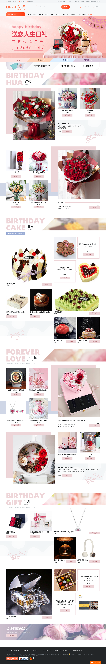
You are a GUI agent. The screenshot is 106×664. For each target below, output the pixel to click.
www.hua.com (12, 655)
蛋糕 (46, 14)
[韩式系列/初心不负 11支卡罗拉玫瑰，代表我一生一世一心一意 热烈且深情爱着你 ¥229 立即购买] (30, 111)
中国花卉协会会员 (10, 654)
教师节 (90, 14)
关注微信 (22, 1)
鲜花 (34, 14)
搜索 (65, 7)
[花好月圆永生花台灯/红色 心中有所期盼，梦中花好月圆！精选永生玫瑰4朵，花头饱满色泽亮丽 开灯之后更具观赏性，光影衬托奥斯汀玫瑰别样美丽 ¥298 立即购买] (30, 455)
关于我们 (16, 650)
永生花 (41, 10)
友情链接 (55, 650)
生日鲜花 (47, 10)
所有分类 (13, 14)
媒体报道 (26, 650)
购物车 (82, 1)
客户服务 (76, 1)
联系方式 (35, 650)
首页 (29, 14)
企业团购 (73, 14)
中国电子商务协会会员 (18, 654)
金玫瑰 (53, 10)
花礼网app (30, 1)
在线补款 (65, 650)
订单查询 (69, 1)
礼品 (52, 14)
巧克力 (58, 14)
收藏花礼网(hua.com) (12, 1)
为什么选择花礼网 (77, 650)
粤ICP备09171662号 (42, 654)
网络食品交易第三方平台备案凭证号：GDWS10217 (57, 654)
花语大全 (65, 14)
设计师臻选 (82, 14)
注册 (64, 1)
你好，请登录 (59, 1)
